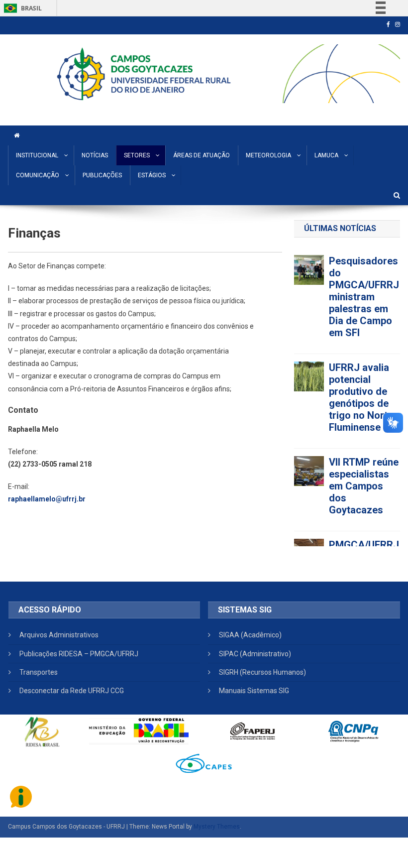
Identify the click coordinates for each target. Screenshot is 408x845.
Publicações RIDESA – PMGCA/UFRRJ (78, 654)
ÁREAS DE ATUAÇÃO (201, 155)
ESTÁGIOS (152, 175)
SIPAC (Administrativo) (255, 654)
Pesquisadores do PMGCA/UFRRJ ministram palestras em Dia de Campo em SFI (364, 297)
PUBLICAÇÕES (102, 175)
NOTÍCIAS (95, 155)
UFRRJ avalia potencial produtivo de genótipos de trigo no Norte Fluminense (361, 397)
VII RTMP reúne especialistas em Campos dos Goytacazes (364, 486)
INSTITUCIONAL (37, 155)
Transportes (38, 672)
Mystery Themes (217, 826)
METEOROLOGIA (268, 155)
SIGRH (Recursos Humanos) (262, 672)
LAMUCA (326, 155)
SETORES (137, 155)
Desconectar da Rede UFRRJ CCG (71, 691)
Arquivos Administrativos (59, 635)
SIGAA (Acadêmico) (250, 635)
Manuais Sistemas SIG (254, 691)
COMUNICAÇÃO (37, 175)
